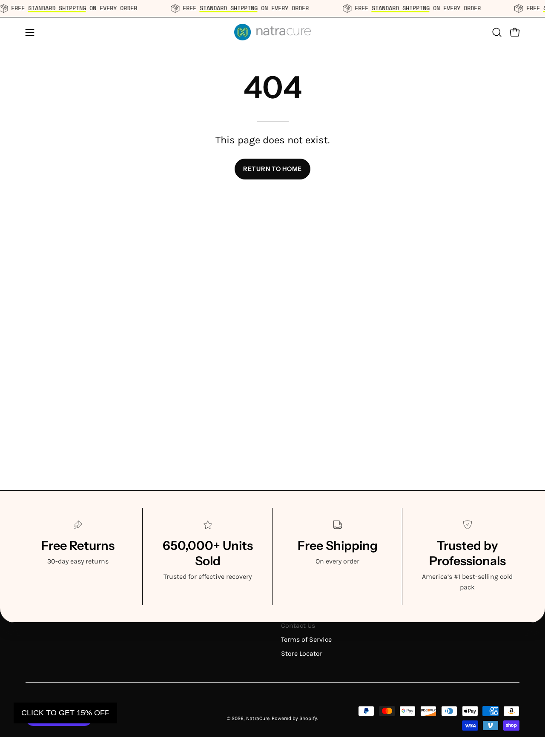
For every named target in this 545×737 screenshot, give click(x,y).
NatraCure (258, 718)
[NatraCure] (272, 32)
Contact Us (298, 625)
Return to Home (272, 169)
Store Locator (301, 653)
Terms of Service (306, 639)
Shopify (308, 718)
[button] (497, 32)
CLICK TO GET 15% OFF (65, 713)
